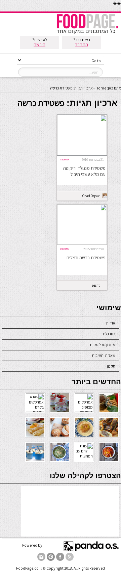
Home (100, 87)
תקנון (111, 366)
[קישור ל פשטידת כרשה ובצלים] (82, 243)
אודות (110, 322)
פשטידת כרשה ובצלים (86, 258)
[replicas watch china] (120, 9)
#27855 (64, 249)
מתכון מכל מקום (102, 344)
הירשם (39, 45)
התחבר (81, 45)
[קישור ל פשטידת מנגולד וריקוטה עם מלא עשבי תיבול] (82, 153)
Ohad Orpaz (91, 195)
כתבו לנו (109, 333)
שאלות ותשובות (103, 355)
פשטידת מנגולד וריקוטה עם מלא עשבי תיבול (84, 171)
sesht (96, 285)
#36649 (64, 159)
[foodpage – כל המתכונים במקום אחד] (87, 33)
